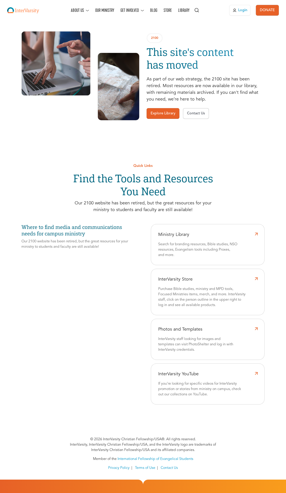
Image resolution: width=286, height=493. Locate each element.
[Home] (23, 10)
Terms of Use (145, 468)
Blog (153, 10)
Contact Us (169, 468)
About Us (77, 10)
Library (183, 10)
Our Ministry (104, 10)
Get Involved (129, 10)
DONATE (267, 10)
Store (168, 10)
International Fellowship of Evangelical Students (155, 459)
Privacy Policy (119, 468)
